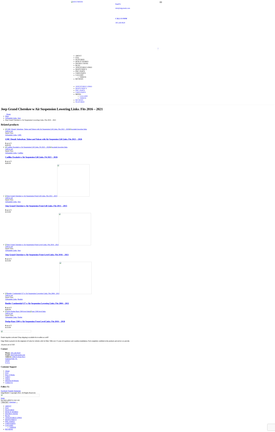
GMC (20, 135)
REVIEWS (79, 79)
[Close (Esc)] (272, 2)
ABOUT (78, 56)
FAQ (77, 58)
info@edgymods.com (17, 355)
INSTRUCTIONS (81, 63)
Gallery (7, 377)
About (7, 371)
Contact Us (9, 383)
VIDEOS (83, 77)
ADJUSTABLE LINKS (83, 67)
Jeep (19, 202)
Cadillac (20, 153)
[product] (139, 129)
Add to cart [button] (9, 131)
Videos (7, 379)
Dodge (20, 317)
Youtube (11, 391)
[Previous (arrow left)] (4, 216)
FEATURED (79, 60)
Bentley (20, 299)
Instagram (17, 391)
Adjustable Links (11, 135)
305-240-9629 (15, 353)
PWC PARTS (80, 71)
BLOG (77, 65)
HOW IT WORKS (81, 61)
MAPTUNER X (81, 69)
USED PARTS (80, 73)
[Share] (268, 2)
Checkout (12, 402)
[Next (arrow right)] (271, 216)
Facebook (4, 391)
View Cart (5, 402)
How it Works (10, 375)
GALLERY (79, 75)
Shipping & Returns (12, 381)
